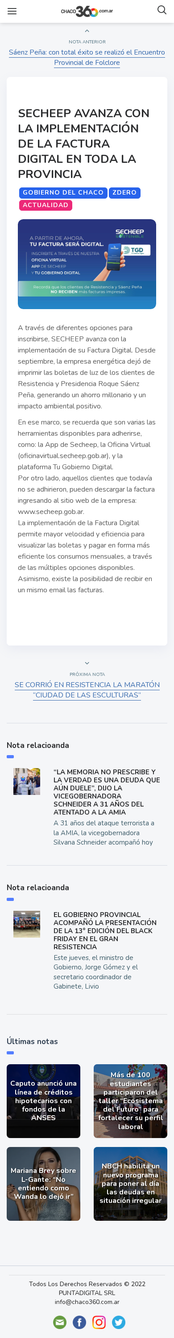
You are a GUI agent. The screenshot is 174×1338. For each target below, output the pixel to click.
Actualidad (46, 205)
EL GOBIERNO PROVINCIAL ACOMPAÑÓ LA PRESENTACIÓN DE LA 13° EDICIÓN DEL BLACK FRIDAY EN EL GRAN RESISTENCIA (105, 930)
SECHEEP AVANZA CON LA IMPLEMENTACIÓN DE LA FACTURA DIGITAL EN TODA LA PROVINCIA (83, 144)
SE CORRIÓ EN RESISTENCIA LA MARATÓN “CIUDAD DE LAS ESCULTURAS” (87, 690)
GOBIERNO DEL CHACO (63, 192)
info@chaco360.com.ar (87, 1302)
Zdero (124, 192)
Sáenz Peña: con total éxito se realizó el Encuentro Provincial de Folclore (87, 57)
